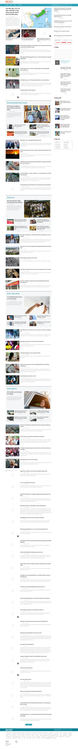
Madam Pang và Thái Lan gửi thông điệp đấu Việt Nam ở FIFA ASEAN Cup (65, 125)
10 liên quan (10, 204)
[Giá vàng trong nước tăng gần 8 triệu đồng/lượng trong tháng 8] (10, 133)
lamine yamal (14, 735)
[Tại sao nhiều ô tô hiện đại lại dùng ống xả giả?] (33, 419)
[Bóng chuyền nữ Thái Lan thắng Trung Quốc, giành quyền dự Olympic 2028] (12, 567)
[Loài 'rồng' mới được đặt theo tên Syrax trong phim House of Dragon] (12, 273)
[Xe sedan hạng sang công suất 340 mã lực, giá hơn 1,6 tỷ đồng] (33, 412)
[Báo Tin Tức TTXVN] (6, 16)
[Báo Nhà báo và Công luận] (8, 395)
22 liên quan (27, 530)
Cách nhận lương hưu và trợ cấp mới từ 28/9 (30, 353)
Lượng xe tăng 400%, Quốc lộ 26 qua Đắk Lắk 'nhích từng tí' (33, 656)
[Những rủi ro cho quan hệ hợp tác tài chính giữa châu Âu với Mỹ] (33, 133)
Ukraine (34, 736)
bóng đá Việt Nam (61, 736)
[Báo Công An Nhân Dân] (58, 42)
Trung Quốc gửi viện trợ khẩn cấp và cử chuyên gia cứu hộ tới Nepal (35, 184)
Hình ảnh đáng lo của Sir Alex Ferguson (29, 459)
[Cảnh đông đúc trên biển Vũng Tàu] (12, 94)
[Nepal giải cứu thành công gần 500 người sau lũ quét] (57, 69)
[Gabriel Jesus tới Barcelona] (12, 671)
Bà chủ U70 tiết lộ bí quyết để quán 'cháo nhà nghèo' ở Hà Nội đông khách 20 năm (43, 228)
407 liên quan (27, 367)
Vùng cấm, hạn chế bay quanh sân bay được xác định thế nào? (34, 621)
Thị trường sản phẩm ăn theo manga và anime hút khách (13, 108)
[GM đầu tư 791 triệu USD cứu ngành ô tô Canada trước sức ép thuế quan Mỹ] (33, 126)
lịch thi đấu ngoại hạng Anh (17, 732)
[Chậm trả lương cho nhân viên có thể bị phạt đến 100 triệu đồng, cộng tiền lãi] (12, 368)
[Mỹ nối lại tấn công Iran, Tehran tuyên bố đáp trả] (13, 33)
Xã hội (10, 735)
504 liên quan (27, 176)
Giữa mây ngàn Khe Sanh (25, 679)
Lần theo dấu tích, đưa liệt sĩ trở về (28, 376)
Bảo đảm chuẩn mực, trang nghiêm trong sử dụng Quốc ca (33, 505)
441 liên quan (26, 48)
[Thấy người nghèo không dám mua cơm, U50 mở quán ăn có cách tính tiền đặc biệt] (12, 61)
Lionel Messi (23, 736)
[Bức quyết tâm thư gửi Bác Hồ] (12, 648)
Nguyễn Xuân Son (67, 736)
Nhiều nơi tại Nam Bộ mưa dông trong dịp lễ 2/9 (31, 691)
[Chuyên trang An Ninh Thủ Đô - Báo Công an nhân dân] (20, 48)
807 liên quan (26, 153)
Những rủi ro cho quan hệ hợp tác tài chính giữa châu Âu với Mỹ (43, 133)
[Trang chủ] (9, 1)
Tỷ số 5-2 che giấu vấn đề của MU (27, 482)
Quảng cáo (7, 745)
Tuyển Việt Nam (51, 732)
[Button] (71, 5)
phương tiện (70, 735)
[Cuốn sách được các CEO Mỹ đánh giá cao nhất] (10, 126)
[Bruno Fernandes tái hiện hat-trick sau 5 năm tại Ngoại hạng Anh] (28, 33)
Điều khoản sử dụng (8, 743)
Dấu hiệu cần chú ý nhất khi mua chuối (61, 31)
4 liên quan (14, 300)
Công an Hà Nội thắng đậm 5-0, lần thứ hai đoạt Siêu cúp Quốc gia (35, 598)
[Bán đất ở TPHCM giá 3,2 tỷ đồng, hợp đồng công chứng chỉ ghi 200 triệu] (12, 498)
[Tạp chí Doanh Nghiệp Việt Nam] (38, 413)
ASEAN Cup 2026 (40, 732)
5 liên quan (27, 71)
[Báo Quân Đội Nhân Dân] (21, 507)
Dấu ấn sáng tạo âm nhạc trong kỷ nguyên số (63, 35)
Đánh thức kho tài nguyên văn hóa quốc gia (62, 26)
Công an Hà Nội (35, 732)
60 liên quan (26, 354)
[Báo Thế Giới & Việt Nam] (15, 318)
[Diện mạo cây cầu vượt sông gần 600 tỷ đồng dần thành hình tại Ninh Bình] (12, 250)
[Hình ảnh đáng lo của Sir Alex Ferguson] (12, 463)
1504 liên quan (28, 438)
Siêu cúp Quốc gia (8, 732)
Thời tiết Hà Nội (8, 736)
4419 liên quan (27, 81)
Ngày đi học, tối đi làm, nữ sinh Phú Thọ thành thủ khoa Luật (33, 471)
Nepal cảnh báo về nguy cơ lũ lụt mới (28, 257)
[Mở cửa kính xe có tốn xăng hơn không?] (37, 400)
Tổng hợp (16, 742)
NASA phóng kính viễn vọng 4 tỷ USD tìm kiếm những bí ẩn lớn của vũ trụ (43, 40)
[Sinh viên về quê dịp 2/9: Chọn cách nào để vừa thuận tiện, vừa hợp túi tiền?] (12, 238)
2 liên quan (18, 230)
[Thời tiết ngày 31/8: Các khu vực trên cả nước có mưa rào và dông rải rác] (12, 333)
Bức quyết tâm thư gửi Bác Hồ (27, 644)
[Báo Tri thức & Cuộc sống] (21, 259)
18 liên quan (28, 507)
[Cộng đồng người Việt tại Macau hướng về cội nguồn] (12, 521)
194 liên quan (27, 669)
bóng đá (23, 732)
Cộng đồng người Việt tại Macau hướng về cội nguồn (32, 517)
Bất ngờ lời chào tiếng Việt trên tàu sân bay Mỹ (30, 632)
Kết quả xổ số (57, 142)
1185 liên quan (13, 16)
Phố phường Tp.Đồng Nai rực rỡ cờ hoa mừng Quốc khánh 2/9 (34, 529)
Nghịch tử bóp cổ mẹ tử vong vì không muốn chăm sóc (65, 102)
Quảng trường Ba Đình (51, 736)
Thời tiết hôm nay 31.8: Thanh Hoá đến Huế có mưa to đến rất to (34, 80)
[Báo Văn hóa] (21, 81)
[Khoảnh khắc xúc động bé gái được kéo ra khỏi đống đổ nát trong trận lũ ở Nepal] (57, 75)
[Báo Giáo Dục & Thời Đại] (22, 41)
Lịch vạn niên (66, 144)
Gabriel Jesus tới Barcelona (26, 667)
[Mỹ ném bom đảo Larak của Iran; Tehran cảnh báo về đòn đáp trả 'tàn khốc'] (12, 154)
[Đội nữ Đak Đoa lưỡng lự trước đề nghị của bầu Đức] (12, 613)
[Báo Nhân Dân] (16, 134)
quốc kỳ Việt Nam (44, 736)
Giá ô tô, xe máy (57, 144)
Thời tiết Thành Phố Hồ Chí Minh (44, 735)
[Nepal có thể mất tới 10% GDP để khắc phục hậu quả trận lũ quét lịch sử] (57, 83)
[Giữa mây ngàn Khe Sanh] (12, 683)
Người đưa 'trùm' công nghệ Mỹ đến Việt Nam (30, 140)
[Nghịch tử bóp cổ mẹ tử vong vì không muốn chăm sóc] (57, 103)
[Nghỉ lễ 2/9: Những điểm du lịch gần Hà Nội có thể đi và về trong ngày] (10, 228)
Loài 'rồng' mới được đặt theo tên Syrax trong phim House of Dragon (35, 269)
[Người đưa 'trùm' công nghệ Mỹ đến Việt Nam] (12, 144)
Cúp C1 (60, 735)
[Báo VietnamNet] (21, 60)
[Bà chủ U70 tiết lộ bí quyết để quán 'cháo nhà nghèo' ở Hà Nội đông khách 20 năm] (33, 228)
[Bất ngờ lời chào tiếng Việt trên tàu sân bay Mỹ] (12, 636)
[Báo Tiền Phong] (38, 42)
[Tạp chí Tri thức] (7, 111)
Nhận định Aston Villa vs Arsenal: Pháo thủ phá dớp (31, 341)
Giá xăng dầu (70, 732)
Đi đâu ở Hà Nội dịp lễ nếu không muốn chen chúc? (31, 552)
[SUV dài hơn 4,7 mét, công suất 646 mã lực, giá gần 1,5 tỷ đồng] (10, 419)
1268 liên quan (21, 134)
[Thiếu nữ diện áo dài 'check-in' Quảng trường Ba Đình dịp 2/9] (10, 221)
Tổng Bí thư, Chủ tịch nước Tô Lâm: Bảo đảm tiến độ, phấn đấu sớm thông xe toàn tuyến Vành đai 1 (62, 9)
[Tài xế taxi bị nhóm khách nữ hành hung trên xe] (57, 62)
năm (27, 736)
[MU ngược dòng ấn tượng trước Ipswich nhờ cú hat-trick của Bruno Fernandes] (12, 452)
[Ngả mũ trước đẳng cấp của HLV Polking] (57, 133)
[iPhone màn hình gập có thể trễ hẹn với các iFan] (10, 317)
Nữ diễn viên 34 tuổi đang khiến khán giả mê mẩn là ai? (32, 586)
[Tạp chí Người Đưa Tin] (21, 588)
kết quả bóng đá (64, 735)
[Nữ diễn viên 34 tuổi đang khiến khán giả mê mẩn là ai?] (12, 590)
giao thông (18, 735)
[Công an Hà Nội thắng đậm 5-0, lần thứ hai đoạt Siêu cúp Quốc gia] (12, 602)
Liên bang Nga (46, 732)
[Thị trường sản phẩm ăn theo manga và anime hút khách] (37, 114)
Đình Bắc (30, 736)
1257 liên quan (27, 451)
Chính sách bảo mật (8, 744)
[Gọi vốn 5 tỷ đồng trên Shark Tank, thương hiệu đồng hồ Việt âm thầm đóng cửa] (12, 284)
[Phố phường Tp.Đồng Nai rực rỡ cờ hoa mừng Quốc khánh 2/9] (12, 533)
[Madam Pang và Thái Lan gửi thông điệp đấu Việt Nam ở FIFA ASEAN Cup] (57, 126)
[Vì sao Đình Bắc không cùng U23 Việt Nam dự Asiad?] (57, 110)
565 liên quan (20, 318)
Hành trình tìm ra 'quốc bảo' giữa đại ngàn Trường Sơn (32, 436)
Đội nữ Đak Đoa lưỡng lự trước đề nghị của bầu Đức (32, 609)
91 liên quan (27, 428)
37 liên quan (26, 634)
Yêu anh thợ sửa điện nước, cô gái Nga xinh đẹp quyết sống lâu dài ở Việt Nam (43, 221)
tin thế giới (23, 735)
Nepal (7, 735)
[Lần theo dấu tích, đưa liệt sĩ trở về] (12, 380)
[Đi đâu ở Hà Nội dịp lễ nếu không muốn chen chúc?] (12, 556)
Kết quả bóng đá (66, 142)
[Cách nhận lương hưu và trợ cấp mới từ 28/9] (12, 356)
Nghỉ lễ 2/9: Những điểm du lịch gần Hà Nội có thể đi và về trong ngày (21, 228)
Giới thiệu (7, 742)
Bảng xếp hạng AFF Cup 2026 (54, 735)
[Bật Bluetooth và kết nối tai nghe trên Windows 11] (33, 323)
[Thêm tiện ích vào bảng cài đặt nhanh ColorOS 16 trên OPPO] (10, 323)
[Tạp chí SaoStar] (61, 134)
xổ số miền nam (38, 736)
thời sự (33, 735)
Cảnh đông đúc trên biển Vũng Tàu (27, 90)
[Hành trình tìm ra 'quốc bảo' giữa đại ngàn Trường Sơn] (12, 440)
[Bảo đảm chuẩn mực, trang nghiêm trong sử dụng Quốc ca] (12, 509)
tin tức (27, 735)
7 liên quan (43, 413)
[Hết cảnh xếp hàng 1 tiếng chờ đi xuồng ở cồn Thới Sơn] (37, 209)
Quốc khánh (65, 732)
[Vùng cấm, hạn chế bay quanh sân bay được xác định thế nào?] (12, 625)
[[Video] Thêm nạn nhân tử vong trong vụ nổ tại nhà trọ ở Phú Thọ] (57, 90)
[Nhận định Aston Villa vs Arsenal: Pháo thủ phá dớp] (12, 345)
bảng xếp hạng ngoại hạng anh (16, 736)
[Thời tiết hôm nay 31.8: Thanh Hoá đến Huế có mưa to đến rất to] (12, 84)
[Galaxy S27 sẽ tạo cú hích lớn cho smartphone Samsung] (33, 317)
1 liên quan (13, 111)
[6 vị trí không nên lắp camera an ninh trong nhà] (37, 305)
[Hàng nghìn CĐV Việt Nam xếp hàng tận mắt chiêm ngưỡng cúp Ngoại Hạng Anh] (12, 544)
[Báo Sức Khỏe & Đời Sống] (16, 230)
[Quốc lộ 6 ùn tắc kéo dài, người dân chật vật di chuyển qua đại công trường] (12, 429)
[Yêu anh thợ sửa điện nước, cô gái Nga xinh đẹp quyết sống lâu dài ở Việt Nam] (33, 221)
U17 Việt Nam (56, 732)
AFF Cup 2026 (37, 735)
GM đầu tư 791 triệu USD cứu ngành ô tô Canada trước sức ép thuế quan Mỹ (43, 126)
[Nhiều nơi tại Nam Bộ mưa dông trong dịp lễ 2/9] (12, 695)
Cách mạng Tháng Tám (28, 732)
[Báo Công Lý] (61, 63)
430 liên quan (58, 12)
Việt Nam (56, 736)
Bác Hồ (30, 735)
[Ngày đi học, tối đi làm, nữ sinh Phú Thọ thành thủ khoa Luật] (12, 475)
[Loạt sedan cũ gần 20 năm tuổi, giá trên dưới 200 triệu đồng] (10, 412)
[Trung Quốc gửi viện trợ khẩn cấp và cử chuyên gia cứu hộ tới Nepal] (12, 188)
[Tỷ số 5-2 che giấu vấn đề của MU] (12, 486)
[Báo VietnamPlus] (7, 41)
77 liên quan (27, 377)
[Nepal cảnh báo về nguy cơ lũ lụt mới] (12, 261)
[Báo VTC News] (16, 222)
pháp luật (61, 732)
